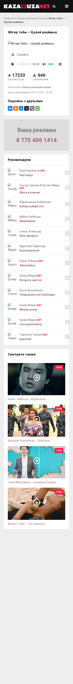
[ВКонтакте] (10, 108)
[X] (26, 108)
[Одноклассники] (15, 108)
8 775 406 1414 (36, 140)
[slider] (24, 64)
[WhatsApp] (37, 108)
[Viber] (32, 108)
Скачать (22, 54)
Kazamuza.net (27, 6)
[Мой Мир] (21, 108)
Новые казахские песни (31, 18)
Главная (9, 18)
